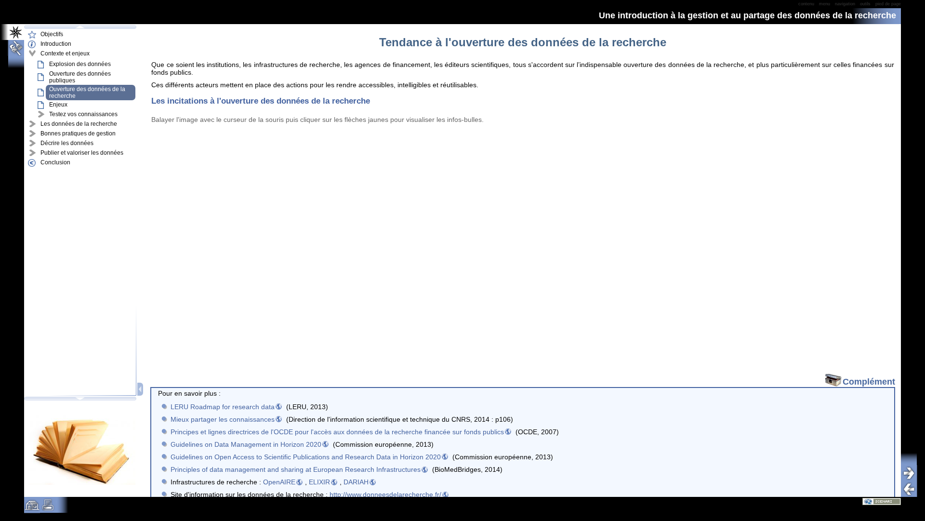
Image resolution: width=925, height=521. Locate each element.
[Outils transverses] (12, 48)
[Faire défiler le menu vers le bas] (80, 399)
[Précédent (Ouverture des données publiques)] (912, 489)
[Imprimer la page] (48, 508)
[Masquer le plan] (141, 389)
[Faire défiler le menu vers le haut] (80, 27)
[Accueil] (32, 508)
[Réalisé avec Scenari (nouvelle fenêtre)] (881, 501)
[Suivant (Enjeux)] (912, 473)
